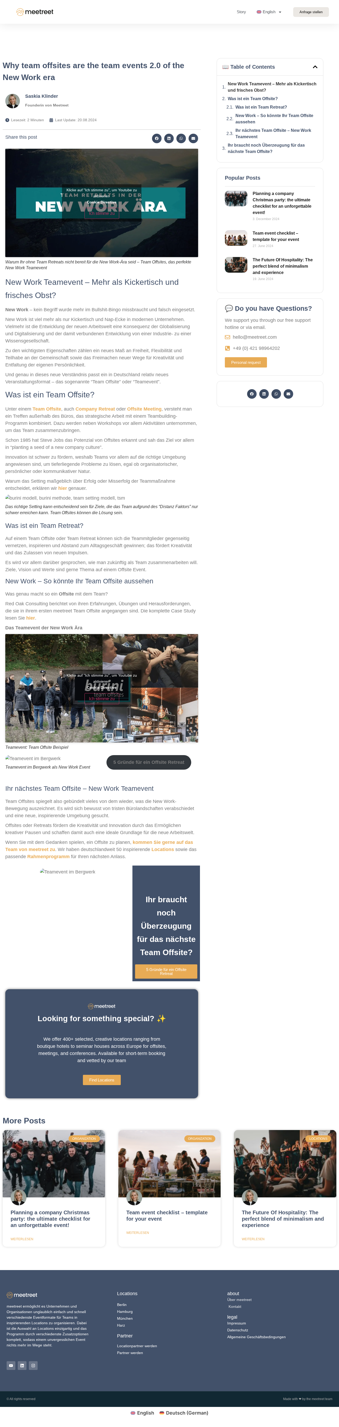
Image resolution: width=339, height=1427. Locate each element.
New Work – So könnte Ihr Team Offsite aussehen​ (274, 118)
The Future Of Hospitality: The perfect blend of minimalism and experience (283, 266)
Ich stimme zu (102, 213)
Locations (163, 849)
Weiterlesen (22, 1239)
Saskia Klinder (41, 96)
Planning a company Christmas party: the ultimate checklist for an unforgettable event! (50, 1219)
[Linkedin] (22, 1365)
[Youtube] (11, 1365)
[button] (157, 138)
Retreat (107, 409)
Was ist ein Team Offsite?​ (253, 98)
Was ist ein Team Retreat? (261, 107)
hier (62, 488)
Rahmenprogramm (48, 856)
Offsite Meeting (144, 409)
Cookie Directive (102, 202)
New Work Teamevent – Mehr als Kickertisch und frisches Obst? (272, 87)
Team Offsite (46, 409)
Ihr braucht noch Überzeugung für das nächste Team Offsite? (266, 148)
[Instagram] (33, 1365)
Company (87, 409)
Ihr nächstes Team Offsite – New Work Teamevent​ (273, 133)
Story (241, 12)
